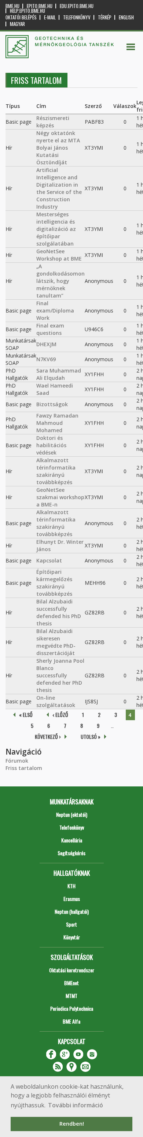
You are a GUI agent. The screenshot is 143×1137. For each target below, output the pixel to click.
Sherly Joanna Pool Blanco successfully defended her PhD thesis (60, 675)
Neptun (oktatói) (71, 814)
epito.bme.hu (39, 6)
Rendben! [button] (71, 1123)
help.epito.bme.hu (27, 10)
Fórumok (17, 760)
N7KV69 (46, 359)
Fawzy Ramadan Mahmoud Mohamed (57, 423)
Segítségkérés (71, 853)
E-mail (50, 17)
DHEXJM (46, 344)
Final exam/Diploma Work (55, 310)
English (126, 17)
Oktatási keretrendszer (71, 970)
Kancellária (71, 840)
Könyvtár (71, 937)
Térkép (104, 17)
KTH (71, 886)
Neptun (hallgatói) (72, 911)
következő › (48, 736)
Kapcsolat (49, 560)
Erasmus (71, 898)
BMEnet (71, 983)
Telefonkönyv (77, 17)
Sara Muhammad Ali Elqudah (58, 374)
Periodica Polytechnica (71, 1008)
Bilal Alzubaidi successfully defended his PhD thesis (58, 612)
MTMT (71, 995)
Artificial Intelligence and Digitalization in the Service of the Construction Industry (59, 188)
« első (26, 714)
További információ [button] (75, 1105)
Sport (71, 924)
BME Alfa (71, 1021)
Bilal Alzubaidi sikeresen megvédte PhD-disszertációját (56, 642)
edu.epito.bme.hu (77, 6)
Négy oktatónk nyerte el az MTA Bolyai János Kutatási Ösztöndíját (58, 148)
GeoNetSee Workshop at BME (59, 255)
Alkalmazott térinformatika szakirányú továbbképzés (56, 471)
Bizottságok (52, 404)
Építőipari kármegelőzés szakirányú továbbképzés (54, 582)
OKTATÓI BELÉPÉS (21, 17)
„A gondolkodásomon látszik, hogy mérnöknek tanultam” (60, 281)
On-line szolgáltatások (55, 701)
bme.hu (12, 6)
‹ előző (60, 714)
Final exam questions (50, 329)
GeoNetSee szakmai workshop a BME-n (60, 497)
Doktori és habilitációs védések (51, 445)
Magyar (17, 24)
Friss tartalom (24, 767)
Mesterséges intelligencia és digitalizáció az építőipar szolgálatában (56, 229)
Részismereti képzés (52, 122)
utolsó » (90, 736)
